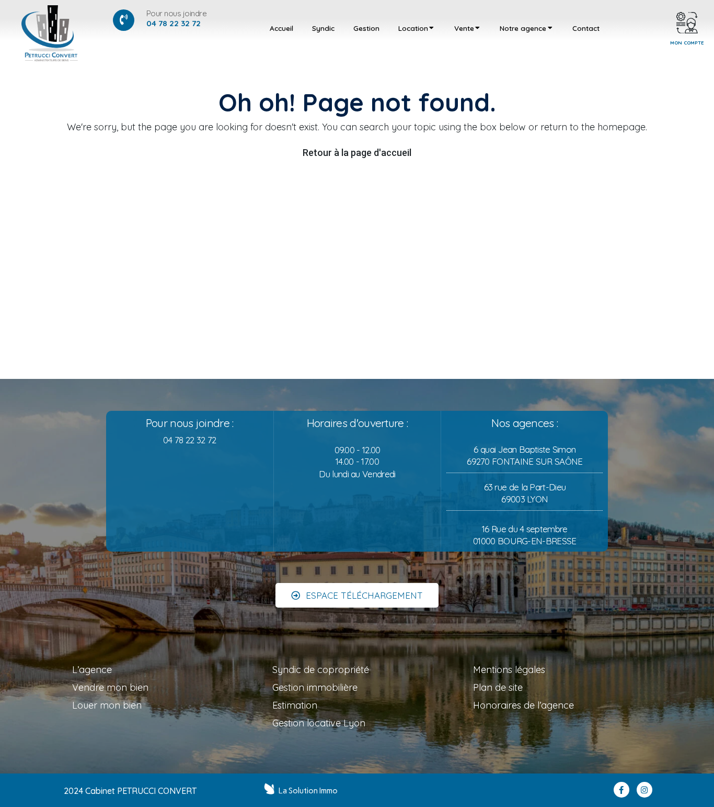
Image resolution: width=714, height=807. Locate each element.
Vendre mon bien (110, 687)
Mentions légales (509, 670)
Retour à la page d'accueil (357, 152)
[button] (357, 595)
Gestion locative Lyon (318, 723)
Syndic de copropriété (320, 670)
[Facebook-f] (621, 790)
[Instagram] (644, 790)
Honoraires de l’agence (523, 705)
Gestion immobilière (315, 687)
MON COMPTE (687, 42)
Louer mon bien (107, 705)
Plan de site (498, 687)
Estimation (294, 705)
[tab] (281, 28)
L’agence (92, 670)
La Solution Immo (308, 790)
